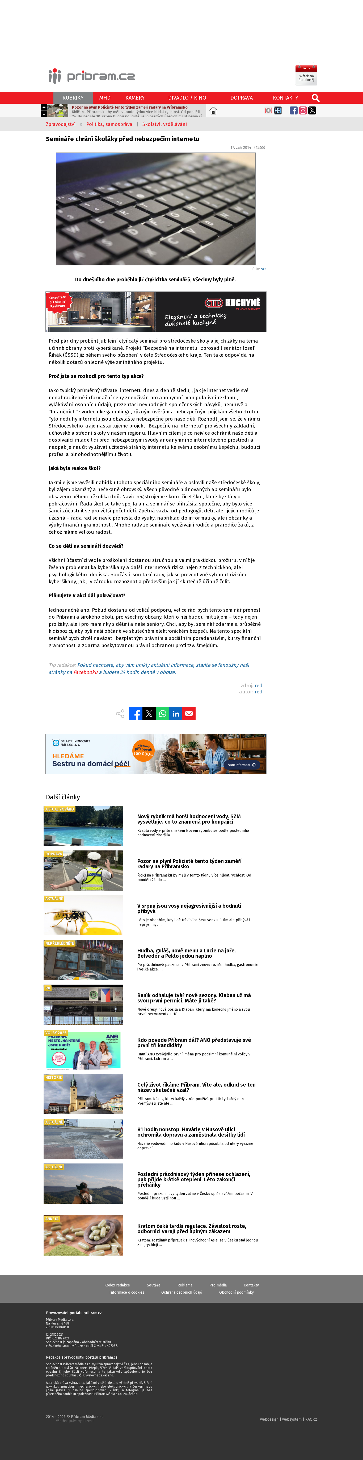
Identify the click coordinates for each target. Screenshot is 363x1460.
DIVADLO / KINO (187, 97)
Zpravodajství (61, 124)
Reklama (185, 1285)
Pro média (218, 1285)
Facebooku (85, 672)
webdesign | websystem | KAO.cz (288, 1419)
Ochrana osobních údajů (181, 1292)
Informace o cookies (126, 1292)
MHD (105, 97)
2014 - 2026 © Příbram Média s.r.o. (75, 1418)
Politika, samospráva (109, 124)
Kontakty (251, 1285)
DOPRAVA (241, 97)
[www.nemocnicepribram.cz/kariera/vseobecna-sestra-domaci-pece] (155, 755)
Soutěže (154, 1285)
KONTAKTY (285, 97)
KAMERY (135, 97)
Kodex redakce (117, 1285)
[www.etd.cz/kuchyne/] (155, 312)
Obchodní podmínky (236, 1292)
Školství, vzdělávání (164, 124)
